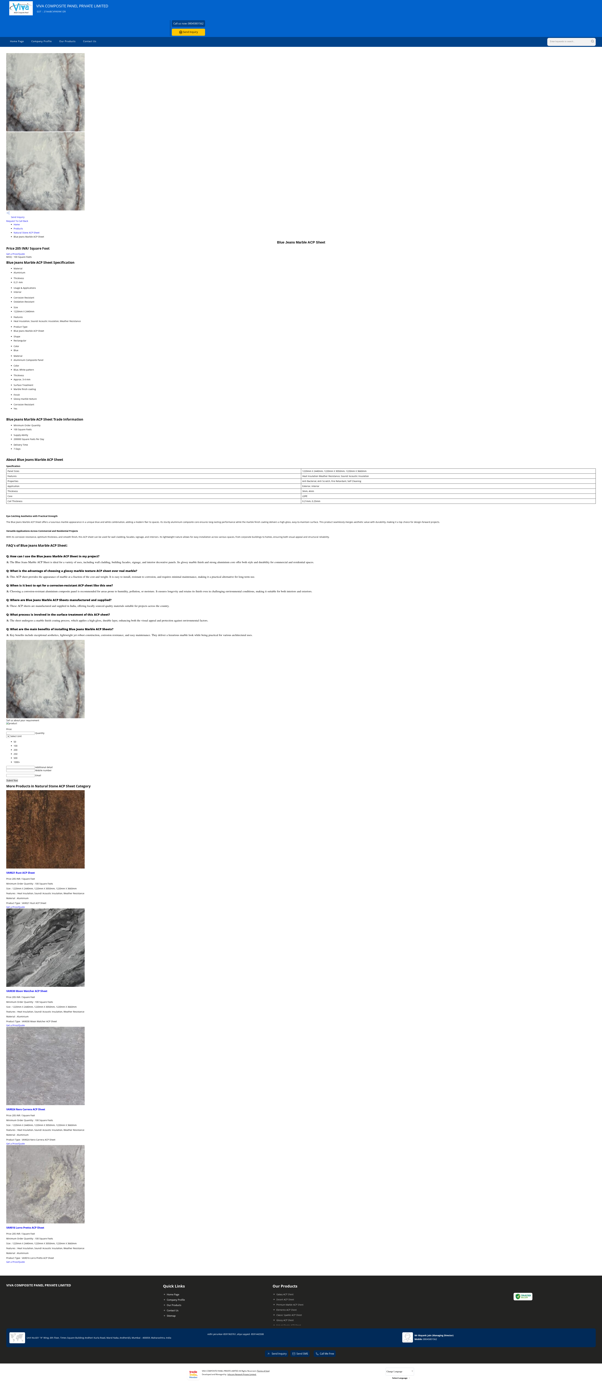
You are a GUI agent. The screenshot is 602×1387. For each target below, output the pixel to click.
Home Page (17, 41)
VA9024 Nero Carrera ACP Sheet (25, 1109)
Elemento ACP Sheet (286, 1309)
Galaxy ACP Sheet (285, 1294)
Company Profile (41, 41)
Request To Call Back (17, 221)
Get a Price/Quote (15, 253)
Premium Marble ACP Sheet (290, 1304)
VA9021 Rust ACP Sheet (20, 872)
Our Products (67, 41)
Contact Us (89, 41)
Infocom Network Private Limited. (241, 1374)
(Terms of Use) (263, 1371)
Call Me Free (327, 1353)
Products (18, 228)
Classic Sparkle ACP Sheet (289, 1315)
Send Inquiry (190, 32)
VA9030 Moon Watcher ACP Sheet (26, 991)
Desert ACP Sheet (285, 1299)
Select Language (399, 1378)
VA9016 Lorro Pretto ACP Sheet (25, 1227)
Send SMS (302, 1353)
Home (17, 224)
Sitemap (171, 1315)
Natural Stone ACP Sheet (27, 232)
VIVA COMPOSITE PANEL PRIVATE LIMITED (72, 8)
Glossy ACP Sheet (285, 1320)
